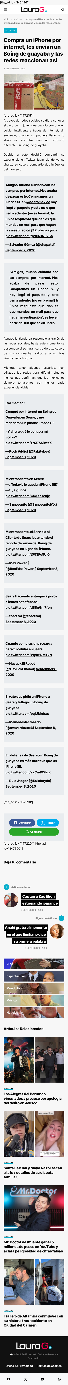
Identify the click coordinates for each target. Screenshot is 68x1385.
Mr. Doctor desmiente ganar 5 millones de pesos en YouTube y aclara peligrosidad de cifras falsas (33, 1246)
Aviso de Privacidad (19, 1366)
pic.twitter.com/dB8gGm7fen (28, 607)
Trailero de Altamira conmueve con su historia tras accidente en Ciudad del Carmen (33, 1320)
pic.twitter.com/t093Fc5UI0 (27, 554)
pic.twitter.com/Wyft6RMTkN (28, 655)
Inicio (6, 19)
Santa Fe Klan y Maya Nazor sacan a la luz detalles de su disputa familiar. (33, 1172)
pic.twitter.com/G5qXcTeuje (27, 496)
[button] (5, 9)
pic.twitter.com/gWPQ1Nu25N (29, 236)
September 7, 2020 (20, 250)
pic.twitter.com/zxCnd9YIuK (28, 772)
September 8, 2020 (20, 457)
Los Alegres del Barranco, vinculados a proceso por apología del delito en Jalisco (33, 1098)
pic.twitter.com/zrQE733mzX (28, 443)
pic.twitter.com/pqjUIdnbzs (27, 713)
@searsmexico (38, 202)
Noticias (17, 19)
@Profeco (39, 230)
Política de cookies (49, 1366)
